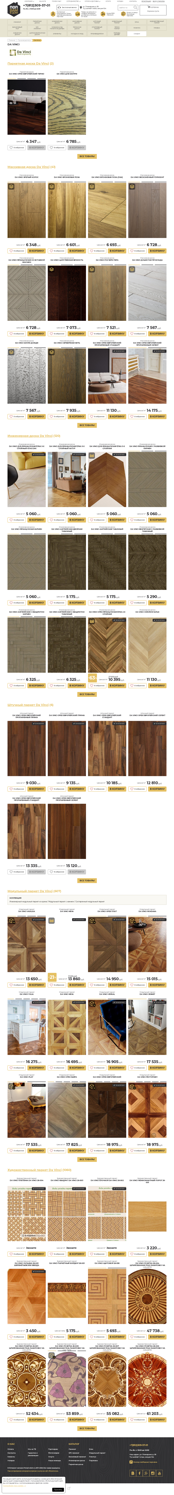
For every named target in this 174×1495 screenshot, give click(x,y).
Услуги (108, 1)
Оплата (11, 1449)
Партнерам (53, 1449)
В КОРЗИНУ (36, 147)
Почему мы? (56, 1)
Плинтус (92, 1457)
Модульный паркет (97, 1453)
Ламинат (72, 1449)
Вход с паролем (159, 1)
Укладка (120, 1)
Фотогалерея (53, 1453)
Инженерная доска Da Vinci (30, 436)
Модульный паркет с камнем (61, 901)
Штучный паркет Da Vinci (28, 705)
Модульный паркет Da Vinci (30, 891)
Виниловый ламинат (77, 1457)
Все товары (87, 156)
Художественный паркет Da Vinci (35, 1170)
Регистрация (146, 1)
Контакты (133, 1)
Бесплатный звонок (69, 7)
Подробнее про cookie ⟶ (14, 1486)
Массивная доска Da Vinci (28, 167)
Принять (58, 1490)
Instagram (152, 1473)
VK (133, 1473)
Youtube (159, 1473)
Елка (91, 1449)
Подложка (35, 1236)
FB (139, 1473)
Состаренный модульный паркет (90, 901)
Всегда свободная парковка (145, 1462)
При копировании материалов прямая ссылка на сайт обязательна (33, 1471)
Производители (24, 40)
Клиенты (11, 1457)
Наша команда (54, 1460)
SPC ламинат (74, 1453)
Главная (12, 40)
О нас (11, 1444)
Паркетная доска (76, 1464)
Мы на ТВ (42, 1)
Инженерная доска (77, 1460)
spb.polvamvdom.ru (14, 9)
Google (146, 1473)
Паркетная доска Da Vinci (28, 63)
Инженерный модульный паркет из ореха (28, 901)
